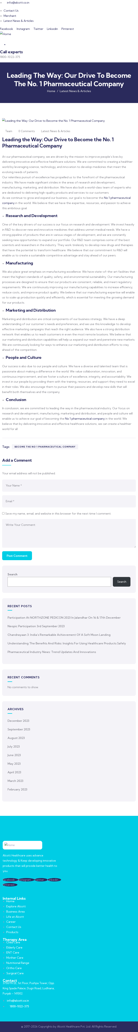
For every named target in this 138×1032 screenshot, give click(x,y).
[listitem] (69, 293)
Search (12, 574)
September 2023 (19, 729)
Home (51, 91)
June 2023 (14, 755)
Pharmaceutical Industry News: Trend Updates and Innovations (52, 652)
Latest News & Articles (75, 91)
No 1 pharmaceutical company (85, 418)
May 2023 (14, 763)
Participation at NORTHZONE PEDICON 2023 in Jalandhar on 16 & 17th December (64, 617)
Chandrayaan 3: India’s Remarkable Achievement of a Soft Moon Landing (59, 635)
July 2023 (14, 746)
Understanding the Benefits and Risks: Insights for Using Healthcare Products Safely (67, 643)
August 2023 (16, 738)
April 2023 (14, 772)
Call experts (11, 51)
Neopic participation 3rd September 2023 (36, 626)
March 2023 (15, 781)
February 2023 (17, 789)
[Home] (5, 34)
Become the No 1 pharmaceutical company (45, 446)
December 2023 (18, 721)
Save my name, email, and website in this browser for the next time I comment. (58, 513)
